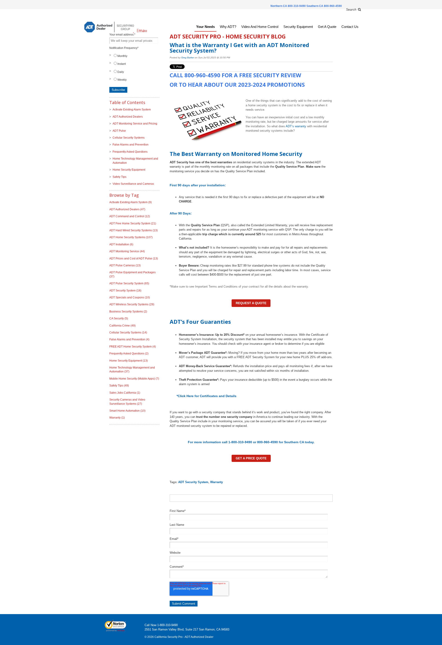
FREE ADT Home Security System (132, 346)
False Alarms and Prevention (130, 144)
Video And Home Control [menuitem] (259, 27)
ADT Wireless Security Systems (131, 304)
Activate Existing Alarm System (132, 109)
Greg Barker (187, 57)
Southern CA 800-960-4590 (324, 6)
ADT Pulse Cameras (125, 265)
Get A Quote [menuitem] (327, 27)
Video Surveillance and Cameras (133, 183)
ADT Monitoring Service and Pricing (135, 123)
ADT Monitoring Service (127, 251)
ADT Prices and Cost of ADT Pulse (133, 258)
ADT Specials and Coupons (129, 297)
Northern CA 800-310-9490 (288, 6)
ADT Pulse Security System (129, 283)
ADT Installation (121, 244)
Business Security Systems (128, 311)
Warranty (216, 482)
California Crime (122, 325)
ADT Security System (193, 482)
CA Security (118, 318)
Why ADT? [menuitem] (228, 27)
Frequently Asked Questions (130, 151)
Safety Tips (119, 176)
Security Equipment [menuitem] (298, 27)
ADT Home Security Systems (131, 237)
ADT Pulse (119, 130)
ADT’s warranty (296, 126)
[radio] (134, 55)
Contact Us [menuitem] (349, 27)
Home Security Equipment (129, 169)
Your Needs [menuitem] (205, 27)
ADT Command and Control (129, 216)
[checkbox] (134, 67)
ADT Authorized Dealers (128, 116)
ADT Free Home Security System (132, 223)
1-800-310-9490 (167, 625)
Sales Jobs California (124, 392)
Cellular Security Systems (129, 137)
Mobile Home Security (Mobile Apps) (134, 378)
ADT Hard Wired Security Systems (133, 230)
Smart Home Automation (127, 410)
